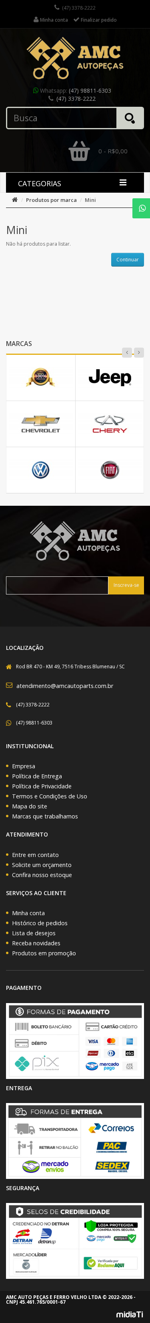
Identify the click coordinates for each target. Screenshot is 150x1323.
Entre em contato (35, 855)
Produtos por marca (51, 200)
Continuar (127, 259)
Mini (90, 200)
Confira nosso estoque (42, 875)
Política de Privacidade (42, 786)
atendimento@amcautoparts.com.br (64, 686)
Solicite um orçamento (42, 865)
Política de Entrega (37, 776)
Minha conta (28, 913)
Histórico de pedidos (40, 923)
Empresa (23, 766)
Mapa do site (29, 806)
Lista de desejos (34, 933)
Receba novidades (36, 943)
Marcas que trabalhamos (45, 816)
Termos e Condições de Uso (49, 796)
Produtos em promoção (44, 953)
